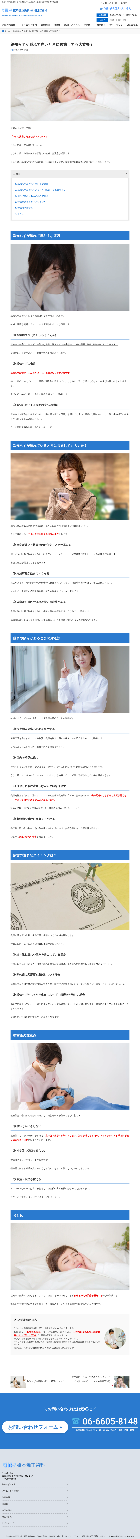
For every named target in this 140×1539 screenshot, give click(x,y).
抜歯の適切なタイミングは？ (32, 202)
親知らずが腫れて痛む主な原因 (33, 184)
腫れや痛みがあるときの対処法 (33, 196)
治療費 (5, 1504)
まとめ (21, 214)
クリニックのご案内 (10, 1491)
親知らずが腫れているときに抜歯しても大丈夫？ (42, 190)
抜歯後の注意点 (25, 208)
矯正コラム (7, 1517)
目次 (18, 174)
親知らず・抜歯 (8, 1484)
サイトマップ (8, 1523)
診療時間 (6, 1497)
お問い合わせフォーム (33, 1426)
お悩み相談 (7, 1510)
